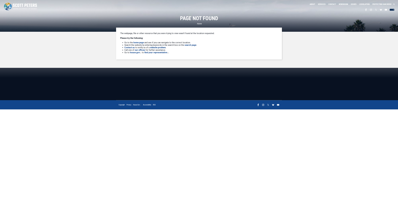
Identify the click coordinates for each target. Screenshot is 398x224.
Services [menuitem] (322, 4)
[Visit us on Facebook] (366, 9)
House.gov (136, 105)
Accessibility (147, 105)
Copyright (122, 105)
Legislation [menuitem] (364, 4)
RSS (154, 105)
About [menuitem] (312, 4)
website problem (158, 47)
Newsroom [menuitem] (343, 4)
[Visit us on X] (376, 9)
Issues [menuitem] (353, 4)
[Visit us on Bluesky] (381, 9)
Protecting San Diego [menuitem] (381, 4)
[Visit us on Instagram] (371, 9)
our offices (140, 50)
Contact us (129, 47)
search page (190, 45)
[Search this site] (394, 4)
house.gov (135, 52)
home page (138, 42)
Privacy (128, 105)
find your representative (155, 52)
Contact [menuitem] (332, 4)
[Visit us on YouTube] (386, 9)
